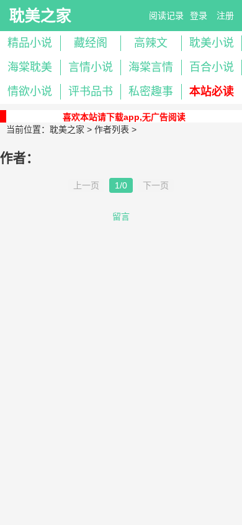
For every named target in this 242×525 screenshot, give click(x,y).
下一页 (156, 185)
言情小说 (90, 67)
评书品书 (90, 91)
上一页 (86, 185)
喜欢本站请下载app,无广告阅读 (124, 117)
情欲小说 (29, 91)
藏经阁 (90, 43)
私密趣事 (150, 91)
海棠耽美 (29, 67)
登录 (198, 16)
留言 (121, 216)
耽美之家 (40, 15)
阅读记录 (166, 16)
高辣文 (151, 43)
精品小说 (29, 43)
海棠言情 (150, 67)
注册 (225, 16)
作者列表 (111, 129)
